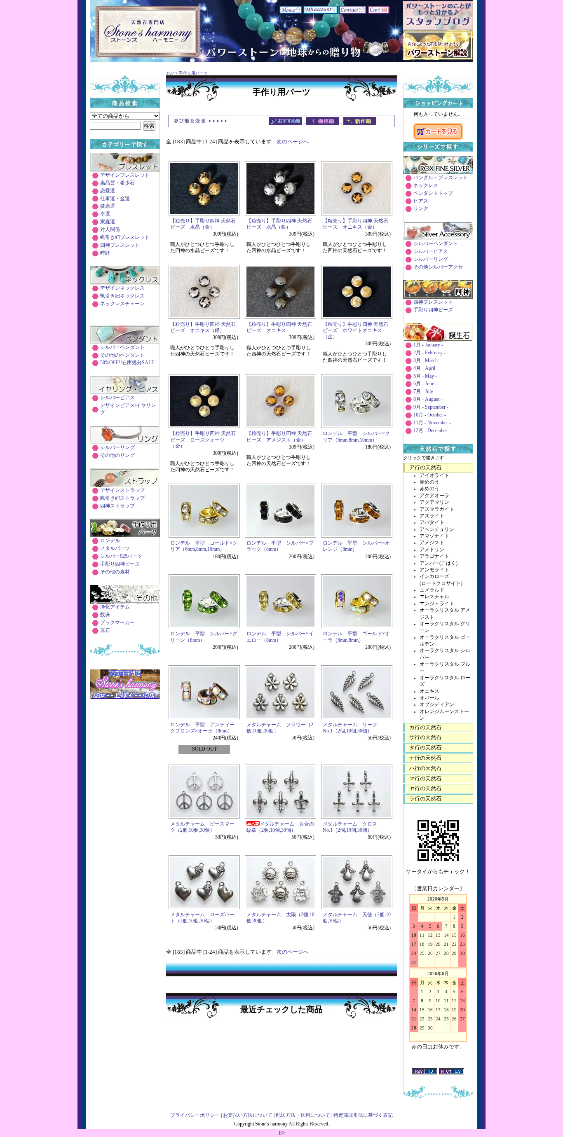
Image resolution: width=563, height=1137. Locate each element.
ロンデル (110, 540)
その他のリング (117, 455)
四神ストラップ (117, 506)
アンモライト (434, 570)
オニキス (429, 691)
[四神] (438, 297)
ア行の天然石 (425, 467)
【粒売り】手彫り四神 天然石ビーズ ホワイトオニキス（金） (355, 330)
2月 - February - (429, 353)
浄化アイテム (115, 607)
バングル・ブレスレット (440, 177)
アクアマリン (434, 502)
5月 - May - (425, 376)
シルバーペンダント (122, 347)
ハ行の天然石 (425, 768)
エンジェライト (437, 603)
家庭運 (107, 222)
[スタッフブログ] (438, 29)
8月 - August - (427, 399)
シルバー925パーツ (121, 556)
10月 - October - (429, 415)
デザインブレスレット (125, 175)
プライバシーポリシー (195, 1115)
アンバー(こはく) (438, 563)
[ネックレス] (125, 283)
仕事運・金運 (115, 198)
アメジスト (432, 542)
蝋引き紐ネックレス (122, 296)
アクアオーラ (434, 495)
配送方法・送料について (303, 1115)
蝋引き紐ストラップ (122, 498)
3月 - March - (427, 360)
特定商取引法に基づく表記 (363, 1115)
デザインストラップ (122, 490)
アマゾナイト (434, 536)
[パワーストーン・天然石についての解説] (438, 58)
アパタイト (432, 522)
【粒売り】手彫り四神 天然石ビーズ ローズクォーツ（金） (203, 440)
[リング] (125, 442)
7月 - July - (424, 391)
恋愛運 (107, 191)
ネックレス (425, 185)
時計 (105, 253)
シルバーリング (117, 447)
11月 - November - (432, 423)
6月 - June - (425, 383)
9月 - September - (430, 407)
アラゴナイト (434, 556)
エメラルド (432, 590)
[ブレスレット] (125, 170)
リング (420, 208)
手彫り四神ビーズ (120, 564)
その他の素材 (115, 572)
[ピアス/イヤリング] (125, 392)
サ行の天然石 (425, 737)
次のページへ (293, 141)
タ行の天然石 (425, 747)
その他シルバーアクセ (438, 267)
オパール (429, 698)
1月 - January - (428, 345)
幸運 (105, 214)
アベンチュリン (437, 529)
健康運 (107, 206)
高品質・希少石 (117, 183)
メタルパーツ (115, 548)
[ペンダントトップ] (125, 342)
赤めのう (429, 488)
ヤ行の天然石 (425, 788)
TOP (170, 73)
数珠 (105, 615)
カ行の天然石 (425, 727)
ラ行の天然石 (425, 798)
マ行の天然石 (425, 778)
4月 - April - (425, 368)
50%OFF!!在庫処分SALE (127, 362)
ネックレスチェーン (122, 303)
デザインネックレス (122, 288)
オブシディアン (437, 704)
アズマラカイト (437, 509)
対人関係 (110, 229)
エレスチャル (434, 596)
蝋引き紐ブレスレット (125, 237)
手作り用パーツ (193, 73)
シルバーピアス (117, 397)
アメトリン (432, 549)
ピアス (420, 201)
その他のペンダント (122, 355)
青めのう (429, 482)
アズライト (432, 516)
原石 (105, 630)
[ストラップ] (125, 485)
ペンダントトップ (433, 193)
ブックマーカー (117, 622)
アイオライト (434, 475)
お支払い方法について (247, 1115)
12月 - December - (431, 430)
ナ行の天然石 (425, 758)
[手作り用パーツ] (125, 535)
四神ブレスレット (120, 245)
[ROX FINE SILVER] (438, 172)
